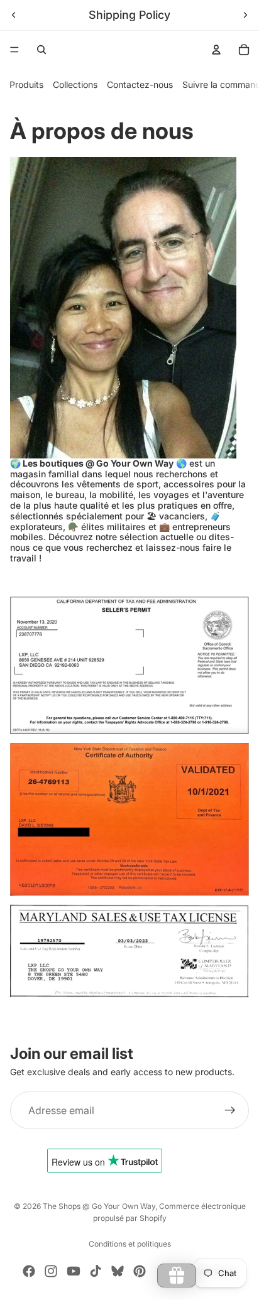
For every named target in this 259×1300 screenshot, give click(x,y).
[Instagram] (50, 1271)
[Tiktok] (95, 1271)
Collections (75, 84)
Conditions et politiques (130, 1244)
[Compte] (216, 49)
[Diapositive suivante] (245, 15)
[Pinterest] (139, 1271)
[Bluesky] (117, 1271)
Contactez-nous (140, 84)
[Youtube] (73, 1271)
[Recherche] (41, 49)
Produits (26, 84)
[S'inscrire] (230, 1110)
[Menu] (14, 49)
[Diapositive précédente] (14, 15)
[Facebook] (28, 1271)
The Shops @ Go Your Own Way (99, 1206)
